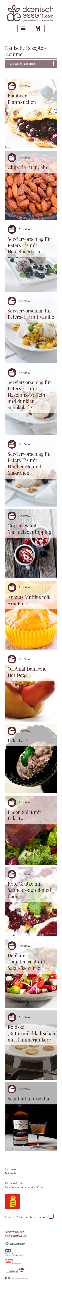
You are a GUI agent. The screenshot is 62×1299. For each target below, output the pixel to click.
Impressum (11, 1169)
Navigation (23, 28)
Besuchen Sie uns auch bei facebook (27, 1217)
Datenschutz (12, 1173)
